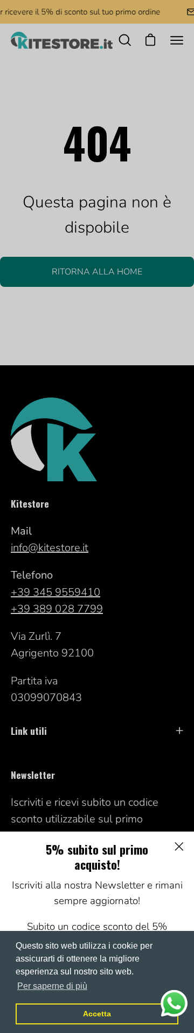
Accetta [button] (97, 1013)
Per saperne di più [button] (52, 986)
